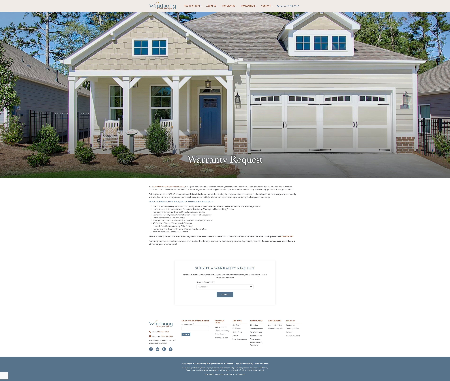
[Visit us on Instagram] (170, 349)
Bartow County (221, 327)
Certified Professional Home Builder (168, 186)
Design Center (256, 335)
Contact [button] (266, 6)
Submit (225, 294)
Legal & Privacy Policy (244, 363)
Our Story (236, 325)
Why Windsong (256, 332)
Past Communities (239, 339)
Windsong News (261, 363)
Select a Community (205, 282)
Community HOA (275, 325)
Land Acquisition (292, 329)
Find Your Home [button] (192, 6)
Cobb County (220, 334)
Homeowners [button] (248, 6)
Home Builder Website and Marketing (218, 374)
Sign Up (186, 334)
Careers (289, 332)
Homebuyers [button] (228, 6)
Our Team (236, 329)
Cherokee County (222, 331)
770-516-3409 (167, 336)
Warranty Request (275, 329)
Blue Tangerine (239, 374)
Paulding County (221, 338)
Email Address (188, 324)
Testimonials (255, 339)
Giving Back (237, 332)
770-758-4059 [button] (289, 6)
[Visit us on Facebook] (151, 349)
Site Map (229, 363)
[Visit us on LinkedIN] (164, 349)
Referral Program (293, 335)
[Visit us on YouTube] (157, 349)
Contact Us (290, 325)
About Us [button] (211, 6)
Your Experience (256, 329)
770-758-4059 (163, 332)
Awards (235, 335)
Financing (254, 325)
